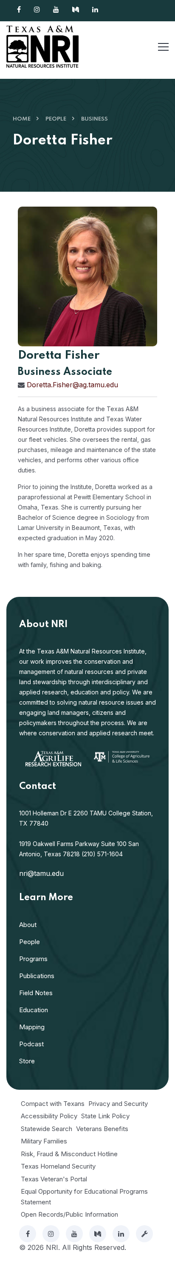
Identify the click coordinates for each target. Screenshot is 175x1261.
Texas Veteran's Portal (54, 1179)
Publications (36, 976)
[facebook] (27, 1233)
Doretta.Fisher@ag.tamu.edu (72, 384)
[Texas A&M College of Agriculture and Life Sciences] (122, 756)
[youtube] (74, 1233)
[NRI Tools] (144, 1233)
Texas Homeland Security (58, 1166)
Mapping (32, 1027)
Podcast (31, 1044)
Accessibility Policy (49, 1116)
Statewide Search (46, 1129)
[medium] (97, 1233)
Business (94, 119)
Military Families (44, 1141)
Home (22, 119)
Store (27, 1061)
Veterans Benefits (102, 1129)
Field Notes (36, 993)
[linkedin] (121, 1233)
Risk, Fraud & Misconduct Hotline (69, 1154)
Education (33, 1010)
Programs (33, 959)
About (28, 925)
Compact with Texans (53, 1104)
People (55, 119)
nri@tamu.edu (41, 873)
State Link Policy (105, 1116)
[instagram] (50, 1233)
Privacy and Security (118, 1104)
